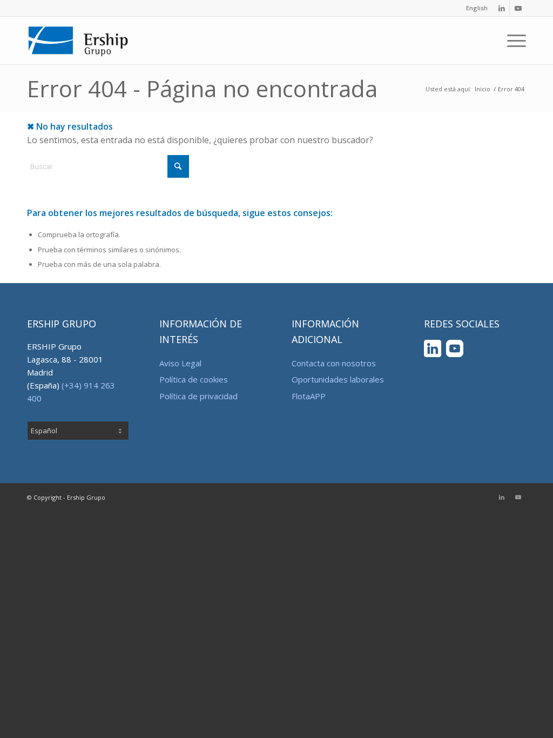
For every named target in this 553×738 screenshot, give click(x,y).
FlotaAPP (309, 396)
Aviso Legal (180, 363)
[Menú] (513, 40)
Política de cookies (193, 379)
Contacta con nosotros (334, 363)
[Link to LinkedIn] (501, 8)
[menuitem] (474, 8)
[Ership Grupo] (78, 40)
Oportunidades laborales (338, 379)
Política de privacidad (198, 396)
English (477, 8)
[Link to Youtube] (518, 8)
